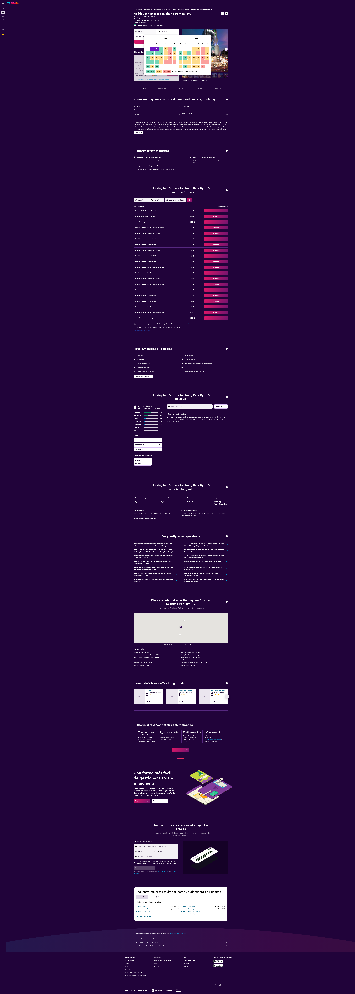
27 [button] (174, 62)
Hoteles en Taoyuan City (143, 916)
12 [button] (170, 53)
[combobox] (157, 846)
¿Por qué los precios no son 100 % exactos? (150, 945)
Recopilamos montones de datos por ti (148, 942)
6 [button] (174, 48)
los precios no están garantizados (177, 933)
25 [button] (165, 62)
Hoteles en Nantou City (143, 911)
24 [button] (161, 62)
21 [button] (148, 62)
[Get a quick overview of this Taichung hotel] (227, 99)
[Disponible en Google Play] (218, 961)
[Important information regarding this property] (227, 487)
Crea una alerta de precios (213, 739)
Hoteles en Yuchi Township (189, 906)
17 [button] (161, 57)
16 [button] (156, 57)
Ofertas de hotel (138, 9)
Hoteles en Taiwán (158, 9)
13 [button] (174, 53)
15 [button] (152, 57)
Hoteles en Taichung (171, 9)
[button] (3, 3)
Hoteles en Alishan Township (144, 909)
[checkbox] (143, 462)
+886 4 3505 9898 (140, 22)
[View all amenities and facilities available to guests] (227, 349)
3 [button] (161, 48)
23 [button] (157, 62)
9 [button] (156, 53)
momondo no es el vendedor (145, 939)
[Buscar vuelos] (3, 8)
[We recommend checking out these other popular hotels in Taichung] (227, 683)
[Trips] (3, 29)
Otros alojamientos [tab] (156, 897)
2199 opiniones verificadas (154, 25)
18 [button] (165, 57)
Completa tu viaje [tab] (186, 897)
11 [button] (165, 53)
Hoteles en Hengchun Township (190, 911)
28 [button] (148, 66)
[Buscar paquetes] (3, 20)
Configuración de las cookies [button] (142, 330)
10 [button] (161, 53)
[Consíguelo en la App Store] (218, 965)
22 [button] (152, 62)
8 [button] (152, 53)
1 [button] (152, 48)
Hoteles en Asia (148, 9)
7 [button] (147, 53)
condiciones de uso (163, 871)
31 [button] (202, 66)
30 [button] (157, 66)
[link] (180, 750)
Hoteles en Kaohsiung (187, 909)
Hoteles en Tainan (141, 914)
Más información (191, 324)
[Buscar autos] (3, 16)
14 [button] (148, 57)
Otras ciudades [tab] (142, 897)
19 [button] (170, 57)
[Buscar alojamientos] (3, 12)
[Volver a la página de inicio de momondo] (13, 3)
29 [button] (152, 66)
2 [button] (156, 48)
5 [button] (180, 53)
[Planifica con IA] (3, 24)
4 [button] (165, 48)
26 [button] (170, 62)
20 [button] (174, 57)
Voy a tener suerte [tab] (171, 897)
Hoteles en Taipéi (141, 906)
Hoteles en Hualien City (188, 914)
